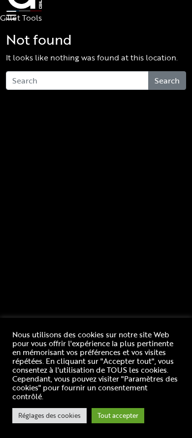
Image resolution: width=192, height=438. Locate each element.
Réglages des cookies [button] (49, 415)
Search (167, 80)
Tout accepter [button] (117, 415)
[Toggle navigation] (10, 16)
